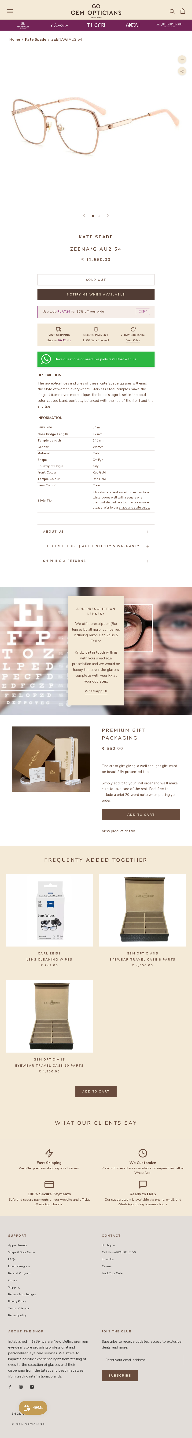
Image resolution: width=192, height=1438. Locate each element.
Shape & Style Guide (21, 1252)
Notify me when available (96, 294)
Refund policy (17, 1315)
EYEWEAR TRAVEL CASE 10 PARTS (49, 1066)
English (20, 1414)
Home (14, 39)
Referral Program (19, 1273)
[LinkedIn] (32, 1387)
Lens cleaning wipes (49, 959)
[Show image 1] (93, 216)
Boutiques (108, 1245)
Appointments (17, 1245)
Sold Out (96, 280)
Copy (143, 311)
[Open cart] (183, 11)
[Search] (172, 11)
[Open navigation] (10, 11)
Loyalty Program (19, 1266)
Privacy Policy (17, 1301)
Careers (107, 1266)
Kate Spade (36, 39)
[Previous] (84, 215)
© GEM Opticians (28, 1424)
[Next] (108, 215)
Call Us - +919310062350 (119, 1252)
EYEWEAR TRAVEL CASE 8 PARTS (143, 959)
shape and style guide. (134, 507)
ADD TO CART (96, 1091)
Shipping (14, 1287)
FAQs (12, 1259)
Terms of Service (18, 1308)
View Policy (133, 340)
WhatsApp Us (96, 691)
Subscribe (120, 1376)
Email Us (108, 1259)
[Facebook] (10, 1387)
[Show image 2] (99, 216)
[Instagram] (21, 1387)
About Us (53, 532)
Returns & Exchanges (22, 1294)
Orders (12, 1280)
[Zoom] (182, 59)
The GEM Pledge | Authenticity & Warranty (91, 546)
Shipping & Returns (64, 561)
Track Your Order (112, 1273)
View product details (119, 831)
